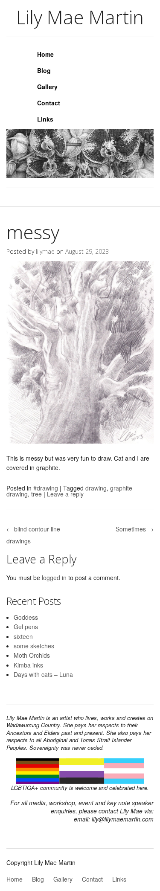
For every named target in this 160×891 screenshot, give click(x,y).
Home (45, 54)
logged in (54, 577)
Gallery (47, 86)
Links (45, 119)
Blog (44, 70)
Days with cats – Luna (43, 674)
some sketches (34, 645)
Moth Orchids (32, 655)
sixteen (23, 636)
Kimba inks (28, 665)
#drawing (45, 488)
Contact (48, 103)
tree (36, 494)
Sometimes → (135, 529)
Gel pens (26, 626)
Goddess (26, 617)
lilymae (45, 251)
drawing (96, 488)
